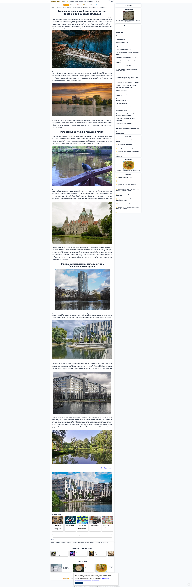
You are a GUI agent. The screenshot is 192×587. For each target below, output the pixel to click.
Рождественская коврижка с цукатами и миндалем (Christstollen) (128, 21)
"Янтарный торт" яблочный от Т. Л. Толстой (127, 82)
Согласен (79, 582)
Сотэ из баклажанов (121, 103)
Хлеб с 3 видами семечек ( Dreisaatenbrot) (128, 151)
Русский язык (119, 32)
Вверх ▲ (118, 586)
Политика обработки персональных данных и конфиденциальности (96, 586)
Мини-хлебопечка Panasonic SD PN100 (126, 107)
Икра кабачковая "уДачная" (124, 144)
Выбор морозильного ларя (123, 36)
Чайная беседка (120, 29)
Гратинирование (122, 212)
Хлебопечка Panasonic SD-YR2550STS (126, 57)
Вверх (52, 539)
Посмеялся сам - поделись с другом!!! (126, 74)
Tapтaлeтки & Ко (120, 39)
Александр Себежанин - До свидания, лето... (128, 128)
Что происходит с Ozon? (122, 42)
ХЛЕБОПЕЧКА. (55, 1)
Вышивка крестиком (121, 110)
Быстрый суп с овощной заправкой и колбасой (128, 170)
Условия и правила (79, 586)
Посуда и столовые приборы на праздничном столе (85, 1)
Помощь (73, 586)
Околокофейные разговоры (123, 49)
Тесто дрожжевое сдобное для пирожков (128, 148)
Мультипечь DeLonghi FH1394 (124, 65)
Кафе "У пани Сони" (121, 90)
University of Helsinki (106, 468)
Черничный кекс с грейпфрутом (126, 203)
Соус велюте (119, 46)
